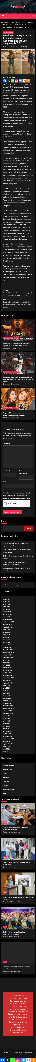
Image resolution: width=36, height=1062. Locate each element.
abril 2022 (6, 726)
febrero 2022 (7, 731)
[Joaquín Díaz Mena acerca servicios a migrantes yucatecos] (18, 814)
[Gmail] (24, 80)
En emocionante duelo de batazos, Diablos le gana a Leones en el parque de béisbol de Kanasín (18, 379)
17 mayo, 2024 (16, 348)
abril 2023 (6, 695)
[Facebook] (4, 80)
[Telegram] (20, 80)
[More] (28, 80)
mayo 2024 (6, 662)
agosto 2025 (7, 629)
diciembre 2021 (8, 736)
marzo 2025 (7, 642)
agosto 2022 (7, 716)
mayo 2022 (6, 723)
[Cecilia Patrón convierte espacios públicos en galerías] (18, 883)
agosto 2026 (7, 599)
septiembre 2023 (8, 683)
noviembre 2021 (8, 739)
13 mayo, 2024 (16, 384)
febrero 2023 (7, 701)
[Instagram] (16, 80)
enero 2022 (7, 734)
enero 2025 (7, 647)
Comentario (7, 444)
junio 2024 (6, 660)
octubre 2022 (7, 711)
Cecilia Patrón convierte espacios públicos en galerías (18, 557)
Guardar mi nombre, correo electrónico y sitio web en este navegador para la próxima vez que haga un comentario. (17, 495)
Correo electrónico (23, 472)
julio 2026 (6, 601)
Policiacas (6, 781)
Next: (16, 303)
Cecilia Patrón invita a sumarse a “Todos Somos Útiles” (16, 551)
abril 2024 (6, 665)
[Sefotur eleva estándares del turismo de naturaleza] (18, 953)
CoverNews (13, 1055)
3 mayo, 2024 (16, 417)
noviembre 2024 (8, 652)
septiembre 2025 (8, 627)
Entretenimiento (8, 32)
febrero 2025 (7, 645)
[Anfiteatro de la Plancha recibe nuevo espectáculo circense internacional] (18, 330)
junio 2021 (6, 751)
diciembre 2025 (8, 619)
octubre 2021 (7, 741)
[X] (8, 80)
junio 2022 (6, 721)
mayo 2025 (6, 637)
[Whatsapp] (12, 80)
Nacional (6, 777)
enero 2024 (7, 673)
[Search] (33, 16)
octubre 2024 (7, 655)
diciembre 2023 (8, 675)
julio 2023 (6, 688)
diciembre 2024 (8, 650)
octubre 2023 (7, 680)
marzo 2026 (7, 612)
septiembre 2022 (8, 713)
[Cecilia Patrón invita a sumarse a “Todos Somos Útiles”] (18, 849)
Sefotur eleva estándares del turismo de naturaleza (16, 570)
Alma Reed (7, 832)
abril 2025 (6, 639)
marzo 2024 (7, 667)
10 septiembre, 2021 (18, 47)
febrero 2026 (7, 614)
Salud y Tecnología (9, 789)
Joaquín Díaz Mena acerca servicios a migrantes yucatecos (15, 545)
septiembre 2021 (8, 744)
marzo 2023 (7, 698)
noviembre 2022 (8, 708)
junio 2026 (6, 604)
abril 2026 (6, 609)
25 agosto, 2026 (16, 832)
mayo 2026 (6, 607)
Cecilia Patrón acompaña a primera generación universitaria (14, 563)
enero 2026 (7, 617)
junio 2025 (6, 634)
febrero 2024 (7, 670)
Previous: (17, 292)
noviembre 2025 (8, 622)
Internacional (7, 769)
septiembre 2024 (8, 657)
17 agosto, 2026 (16, 971)
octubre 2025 (7, 624)
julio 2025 (6, 632)
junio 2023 (6, 690)
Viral (4, 793)
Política (5, 785)
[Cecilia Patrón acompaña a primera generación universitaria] (18, 918)
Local (16, 338)
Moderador (7, 47)
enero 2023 (7, 703)
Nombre (6, 471)
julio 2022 (6, 718)
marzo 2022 (7, 728)
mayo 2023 (6, 693)
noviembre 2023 (8, 678)
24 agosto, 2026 (16, 901)
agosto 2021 (7, 746)
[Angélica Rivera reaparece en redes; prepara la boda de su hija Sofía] (18, 399)
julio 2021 (6, 749)
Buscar (4, 521)
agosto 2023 (7, 685)
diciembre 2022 (8, 706)
